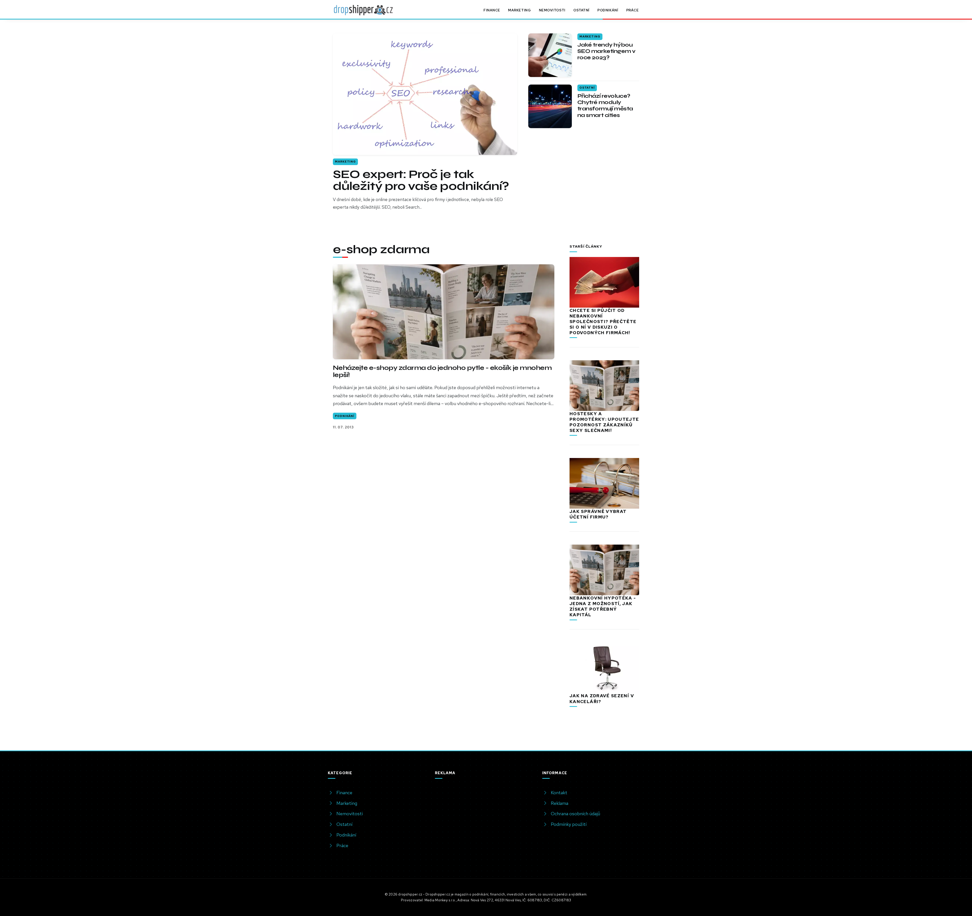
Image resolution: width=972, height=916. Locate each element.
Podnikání (607, 10)
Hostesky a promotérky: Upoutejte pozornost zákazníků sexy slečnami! (604, 422)
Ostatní (581, 10)
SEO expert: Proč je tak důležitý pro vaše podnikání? (421, 180)
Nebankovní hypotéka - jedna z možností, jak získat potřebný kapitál (603, 606)
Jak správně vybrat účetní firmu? (598, 514)
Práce (632, 10)
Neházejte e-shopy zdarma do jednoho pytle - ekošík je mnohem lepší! (442, 371)
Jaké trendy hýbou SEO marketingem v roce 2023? (606, 51)
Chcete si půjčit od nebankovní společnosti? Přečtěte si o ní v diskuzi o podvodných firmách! (603, 321)
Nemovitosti (552, 10)
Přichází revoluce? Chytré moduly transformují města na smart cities (605, 105)
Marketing (519, 10)
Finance (491, 10)
